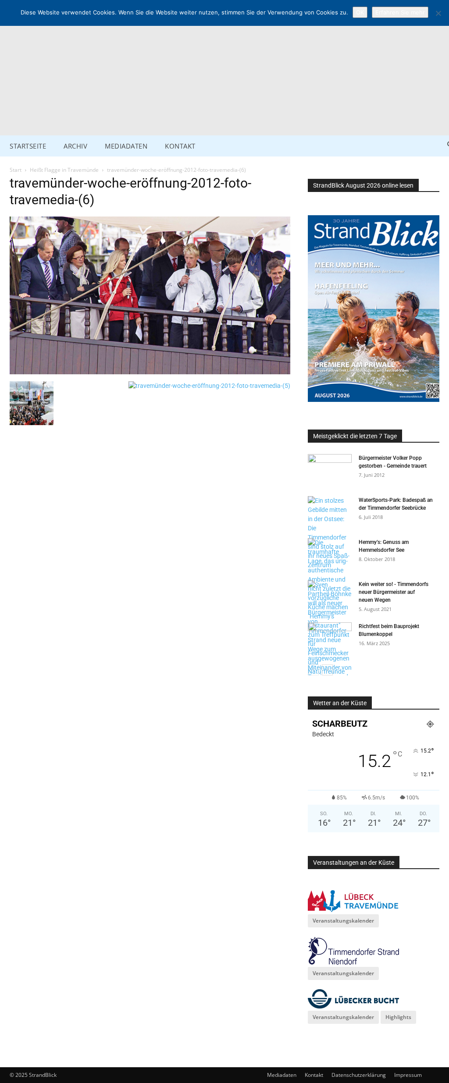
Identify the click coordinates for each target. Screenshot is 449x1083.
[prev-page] (313, 669)
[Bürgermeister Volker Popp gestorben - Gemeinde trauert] (330, 469)
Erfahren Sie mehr (400, 12)
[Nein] (438, 13)
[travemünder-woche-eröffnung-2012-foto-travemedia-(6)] (150, 372)
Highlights (398, 1017)
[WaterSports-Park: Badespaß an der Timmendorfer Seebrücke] (330, 533)
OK (360, 12)
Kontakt (314, 1075)
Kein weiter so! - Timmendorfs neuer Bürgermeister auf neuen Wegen (393, 592)
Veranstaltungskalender (343, 920)
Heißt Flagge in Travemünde (64, 170)
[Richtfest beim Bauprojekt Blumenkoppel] (330, 637)
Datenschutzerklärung (358, 1075)
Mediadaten (281, 1075)
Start (15, 170)
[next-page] (327, 669)
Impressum (408, 1075)
